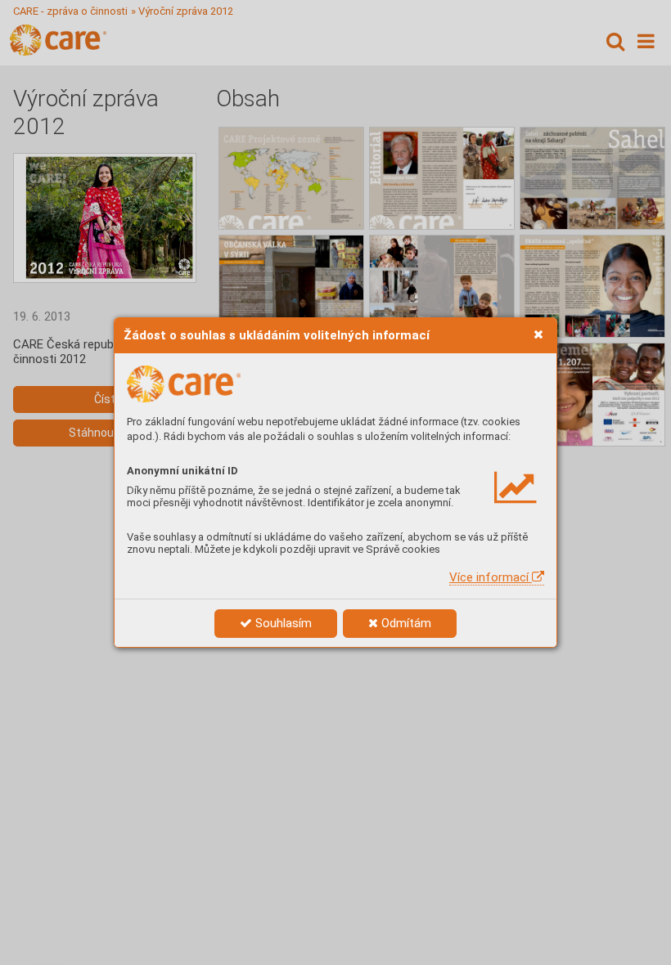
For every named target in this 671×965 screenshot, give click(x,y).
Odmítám (404, 623)
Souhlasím (282, 623)
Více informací (490, 577)
